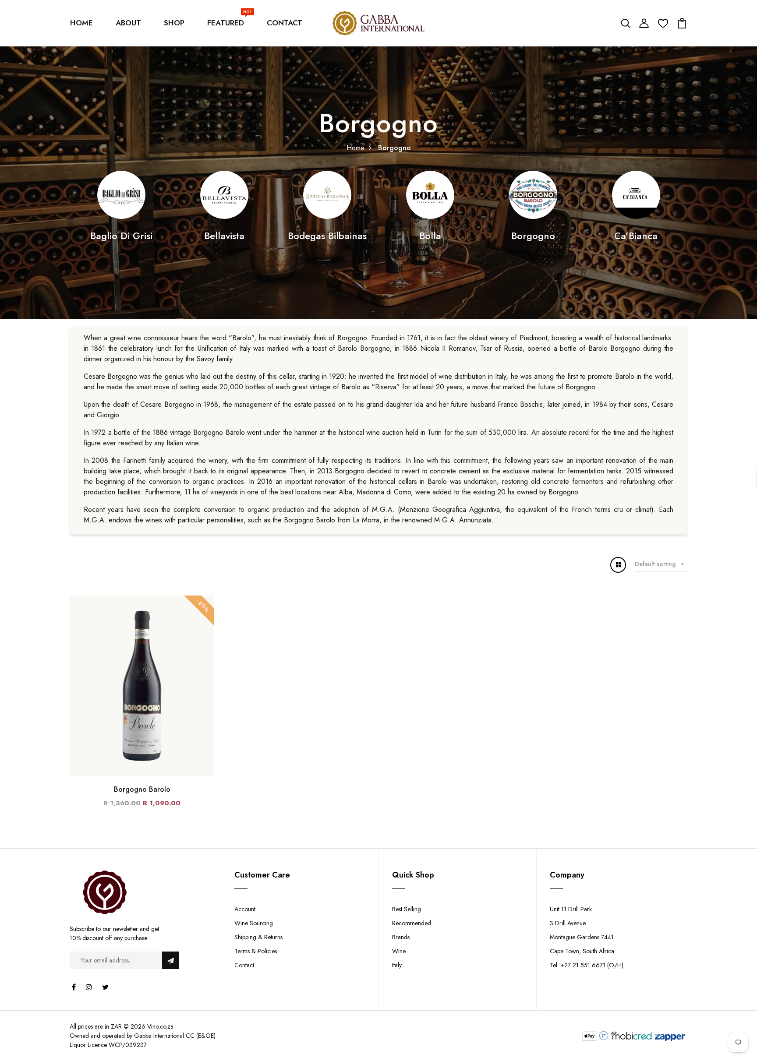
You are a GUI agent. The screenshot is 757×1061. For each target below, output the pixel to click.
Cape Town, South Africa (582, 951)
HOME (81, 23)
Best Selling (406, 909)
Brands (401, 937)
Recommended (411, 923)
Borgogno (533, 236)
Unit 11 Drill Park (571, 909)
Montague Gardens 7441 (582, 937)
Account (244, 909)
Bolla (430, 236)
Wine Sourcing (253, 923)
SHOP (174, 23)
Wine (399, 951)
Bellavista (224, 236)
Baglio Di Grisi (121, 236)
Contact (244, 965)
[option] (121, 207)
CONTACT (284, 23)
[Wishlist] (663, 23)
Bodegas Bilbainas (327, 236)
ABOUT (128, 23)
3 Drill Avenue (568, 923)
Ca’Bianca (636, 236)
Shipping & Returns (258, 937)
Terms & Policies (255, 951)
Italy (397, 965)
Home (355, 148)
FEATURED (227, 21)
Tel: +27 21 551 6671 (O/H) (586, 965)
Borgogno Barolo (142, 789)
